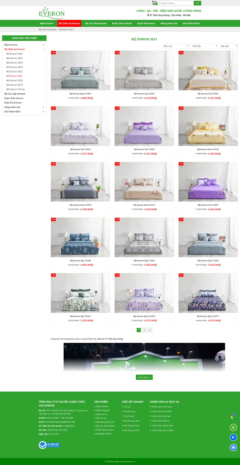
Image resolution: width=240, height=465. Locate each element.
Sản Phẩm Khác (191, 23)
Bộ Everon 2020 (14, 80)
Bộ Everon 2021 (66, 29)
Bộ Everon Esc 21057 (208, 205)
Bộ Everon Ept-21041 (80, 316)
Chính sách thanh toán (162, 425)
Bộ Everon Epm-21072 (144, 316)
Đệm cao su (102, 414)
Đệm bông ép (102, 410)
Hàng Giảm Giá (169, 23)
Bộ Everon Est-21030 (144, 149)
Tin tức (127, 406)
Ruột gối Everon (104, 433)
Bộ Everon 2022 (14, 71)
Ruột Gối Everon (146, 23)
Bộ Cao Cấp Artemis (96, 23)
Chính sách (129, 416)
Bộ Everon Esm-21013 (144, 205)
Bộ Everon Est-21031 (80, 149)
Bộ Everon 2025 (14, 58)
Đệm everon (102, 406)
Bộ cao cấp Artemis (105, 425)
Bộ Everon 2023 (14, 67)
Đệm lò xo (101, 418)
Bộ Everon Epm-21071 (208, 316)
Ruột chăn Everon (104, 429)
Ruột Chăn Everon (122, 23)
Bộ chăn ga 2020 (131, 430)
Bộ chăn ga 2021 (131, 425)
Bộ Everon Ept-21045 (80, 260)
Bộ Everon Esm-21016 (208, 149)
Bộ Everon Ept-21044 (144, 260)
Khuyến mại (129, 411)
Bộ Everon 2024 (14, 62)
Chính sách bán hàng (162, 406)
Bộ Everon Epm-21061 (81, 93)
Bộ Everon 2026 (14, 53)
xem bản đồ (64, 413)
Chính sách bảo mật (161, 416)
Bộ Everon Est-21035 (208, 93)
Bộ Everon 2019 (14, 84)
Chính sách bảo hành (162, 411)
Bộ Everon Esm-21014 (80, 205)
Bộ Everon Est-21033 (144, 93)
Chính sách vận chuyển (163, 430)
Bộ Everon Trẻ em (15, 89)
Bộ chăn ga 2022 (131, 421)
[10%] (80, 70)
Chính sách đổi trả (160, 421)
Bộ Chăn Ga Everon (69, 23)
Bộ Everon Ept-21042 (208, 260)
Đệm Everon (46, 23)
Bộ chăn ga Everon (105, 421)
